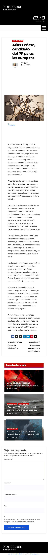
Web (5, 506)
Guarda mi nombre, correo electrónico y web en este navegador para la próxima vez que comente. (22, 520)
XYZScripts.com (35, 554)
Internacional (12, 380)
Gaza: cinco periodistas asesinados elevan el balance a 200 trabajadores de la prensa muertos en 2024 (22, 386)
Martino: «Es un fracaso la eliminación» (15, 345)
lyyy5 (26, 63)
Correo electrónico (11, 494)
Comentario (8, 459)
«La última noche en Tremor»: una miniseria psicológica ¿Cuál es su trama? (23, 434)
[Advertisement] (24, 81)
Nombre (7, 483)
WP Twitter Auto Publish (15, 554)
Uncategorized (18, 40)
